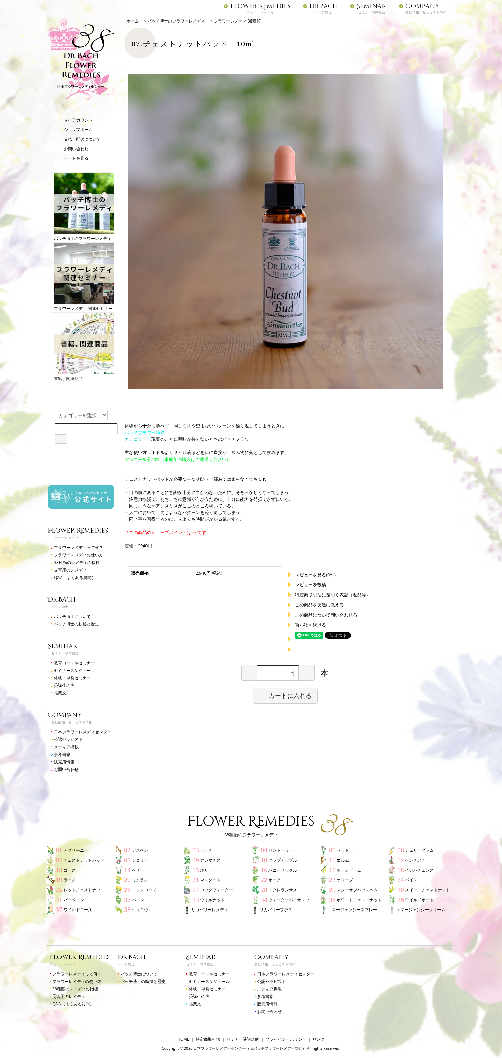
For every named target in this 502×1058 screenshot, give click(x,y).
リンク (318, 1039)
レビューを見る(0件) (315, 575)
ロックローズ (144, 890)
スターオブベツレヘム (357, 890)
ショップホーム (78, 129)
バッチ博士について (72, 616)
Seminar (371, 6)
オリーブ (345, 880)
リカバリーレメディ (209, 910)
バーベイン (74, 900)
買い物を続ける (310, 625)
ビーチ (206, 850)
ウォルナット (212, 900)
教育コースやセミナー (74, 663)
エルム (343, 860)
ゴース (70, 870)
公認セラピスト (68, 739)
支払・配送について (82, 139)
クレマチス (210, 860)
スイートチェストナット (427, 890)
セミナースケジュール (74, 670)
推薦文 (60, 693)
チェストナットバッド (84, 860)
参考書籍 (62, 754)
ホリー (206, 870)
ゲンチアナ (415, 860)
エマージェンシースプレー (352, 910)
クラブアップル (282, 860)
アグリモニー (76, 850)
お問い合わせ (76, 149)
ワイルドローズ (78, 910)
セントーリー (280, 850)
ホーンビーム (349, 870)
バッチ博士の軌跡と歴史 (76, 624)
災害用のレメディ (70, 570)
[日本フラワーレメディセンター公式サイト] (81, 506)
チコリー (140, 860)
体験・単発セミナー (72, 678)
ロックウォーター (216, 890)
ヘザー (138, 870)
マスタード (210, 880)
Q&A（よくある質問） (75, 577)
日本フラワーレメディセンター (82, 732)
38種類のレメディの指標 (77, 562)
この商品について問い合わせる (326, 615)
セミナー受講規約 (242, 1039)
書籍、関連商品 (68, 378)
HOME (183, 1039)
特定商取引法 (208, 1039)
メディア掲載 (66, 747)
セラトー (345, 850)
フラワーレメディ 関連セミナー (83, 308)
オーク (274, 880)
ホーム (132, 21)
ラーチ (70, 880)
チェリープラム (419, 850)
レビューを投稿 (310, 584)
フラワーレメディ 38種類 (237, 21)
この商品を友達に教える (319, 605)
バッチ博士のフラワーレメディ (82, 238)
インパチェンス (419, 870)
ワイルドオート (419, 900)
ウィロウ (140, 910)
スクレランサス (282, 890)
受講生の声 (64, 685)
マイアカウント (78, 120)
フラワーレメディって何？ (78, 547)
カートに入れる (290, 695)
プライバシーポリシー (285, 1039)
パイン (411, 880)
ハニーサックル (282, 870)
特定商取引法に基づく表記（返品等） (333, 595)
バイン (138, 900)
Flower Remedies (260, 6)
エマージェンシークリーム (420, 910)
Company (422, 6)
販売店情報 (64, 762)
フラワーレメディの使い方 (78, 555)
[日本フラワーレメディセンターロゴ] (81, 97)
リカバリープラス (276, 910)
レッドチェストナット (84, 890)
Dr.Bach (323, 6)
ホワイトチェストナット (359, 900)
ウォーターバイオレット (290, 900)
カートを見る (76, 158)
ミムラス (140, 880)
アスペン (140, 850)
